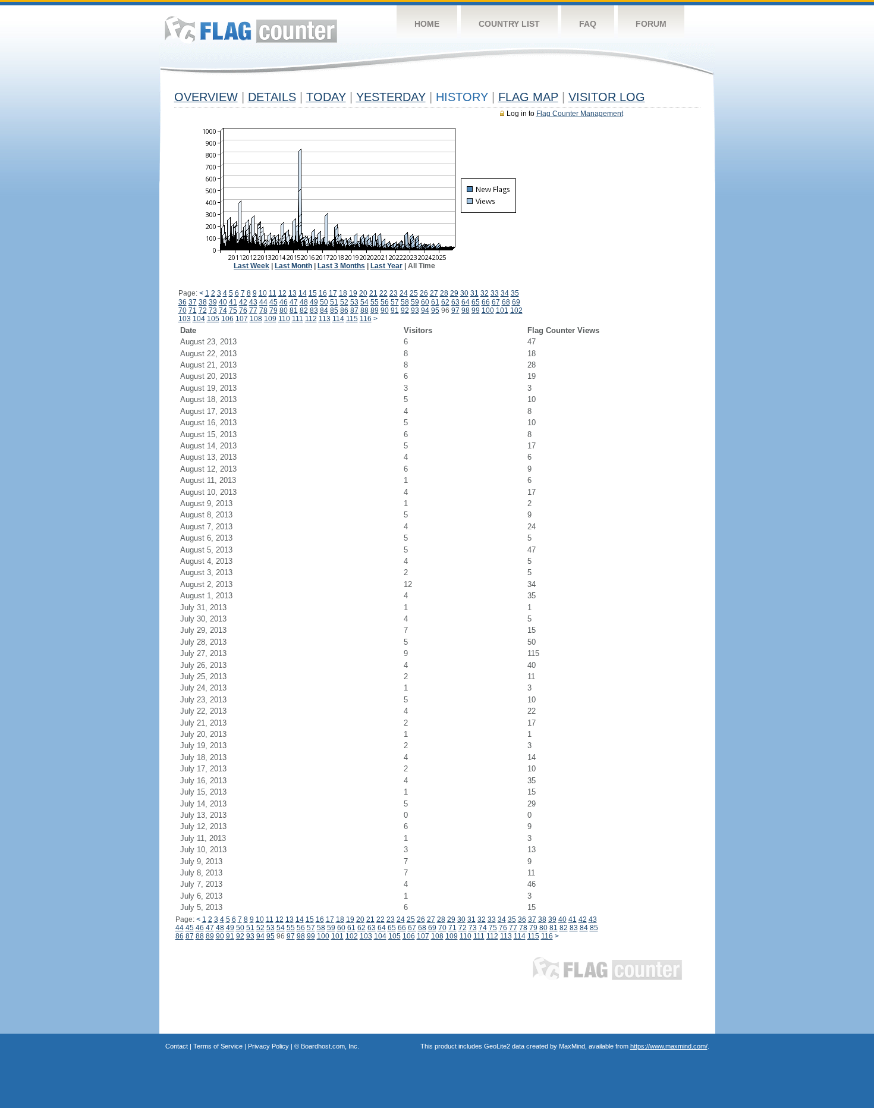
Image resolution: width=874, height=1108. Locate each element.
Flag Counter (251, 29)
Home (426, 24)
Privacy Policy (268, 1046)
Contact (176, 1046)
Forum (651, 24)
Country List (509, 24)
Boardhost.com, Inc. (330, 1046)
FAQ (587, 24)
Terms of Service (218, 1046)
